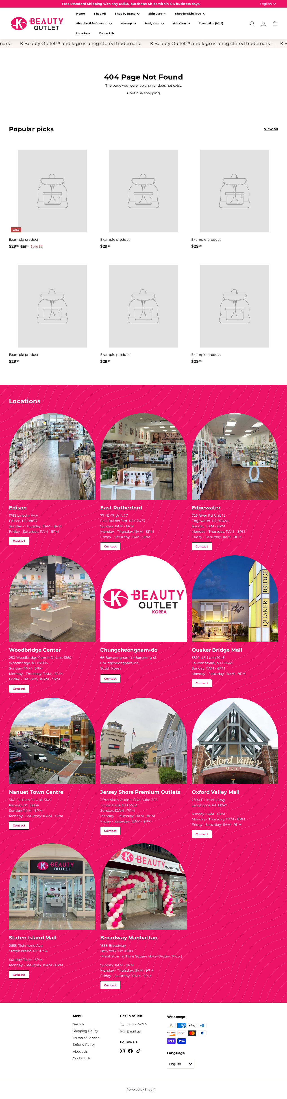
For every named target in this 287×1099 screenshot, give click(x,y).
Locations (83, 33)
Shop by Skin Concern (92, 23)
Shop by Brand (125, 13)
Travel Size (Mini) (211, 23)
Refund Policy (84, 1045)
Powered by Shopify (141, 1089)
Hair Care (180, 23)
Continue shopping (143, 93)
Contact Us (106, 33)
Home (80, 13)
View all (271, 129)
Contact (19, 541)
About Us (80, 1052)
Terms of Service (86, 1038)
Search (78, 1024)
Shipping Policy (85, 1031)
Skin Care (155, 13)
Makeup (127, 23)
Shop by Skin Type (188, 13)
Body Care (152, 23)
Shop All (100, 13)
